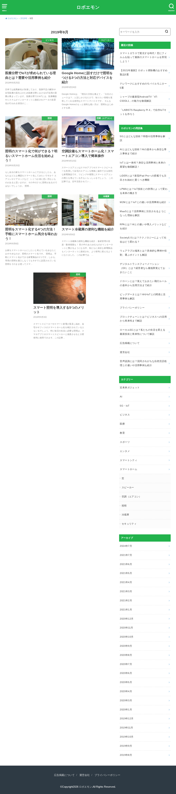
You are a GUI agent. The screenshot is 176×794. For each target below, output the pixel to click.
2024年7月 (126, 546)
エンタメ (125, 451)
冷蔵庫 (125, 514)
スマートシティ (128, 460)
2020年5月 (126, 682)
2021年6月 (126, 564)
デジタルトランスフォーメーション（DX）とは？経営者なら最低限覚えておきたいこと (142, 268)
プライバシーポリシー (132, 307)
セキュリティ (129, 523)
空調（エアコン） (131, 496)
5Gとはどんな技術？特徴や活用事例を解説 (142, 138)
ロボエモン (88, 7)
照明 (124, 505)
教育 (122, 432)
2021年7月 (126, 555)
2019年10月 (126, 736)
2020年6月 (126, 673)
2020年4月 (126, 691)
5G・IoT (124, 405)
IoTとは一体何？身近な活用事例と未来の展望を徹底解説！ (143, 164)
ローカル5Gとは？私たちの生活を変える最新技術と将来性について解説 (142, 331)
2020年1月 (126, 709)
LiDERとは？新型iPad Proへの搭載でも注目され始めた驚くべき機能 (143, 177)
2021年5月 (126, 573)
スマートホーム (128, 469)
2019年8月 (126, 755)
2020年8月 (126, 655)
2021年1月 (126, 609)
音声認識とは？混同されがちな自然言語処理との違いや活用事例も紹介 (143, 363)
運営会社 (125, 352)
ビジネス (125, 414)
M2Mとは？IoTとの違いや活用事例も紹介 (143, 202)
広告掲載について (130, 343)
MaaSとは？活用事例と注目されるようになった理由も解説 (143, 213)
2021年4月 (126, 582)
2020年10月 (126, 636)
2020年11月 (126, 627)
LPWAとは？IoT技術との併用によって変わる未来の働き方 (143, 191)
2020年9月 (126, 645)
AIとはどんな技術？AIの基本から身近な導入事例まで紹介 (143, 151)
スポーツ (125, 442)
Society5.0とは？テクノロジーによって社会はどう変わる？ (143, 239)
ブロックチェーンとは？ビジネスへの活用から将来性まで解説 (143, 318)
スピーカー (128, 487)
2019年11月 (126, 727)
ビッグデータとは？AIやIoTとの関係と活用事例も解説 (142, 296)
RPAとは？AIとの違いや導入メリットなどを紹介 (143, 226)
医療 (122, 423)
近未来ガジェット (130, 387)
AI (121, 396)
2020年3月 (126, 700)
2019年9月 (126, 745)
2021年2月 (126, 600)
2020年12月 (126, 618)
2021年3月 (126, 591)
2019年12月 (126, 718)
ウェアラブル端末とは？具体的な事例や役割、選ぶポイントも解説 (143, 252)
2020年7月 (126, 664)
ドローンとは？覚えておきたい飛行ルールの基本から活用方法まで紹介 (143, 283)
